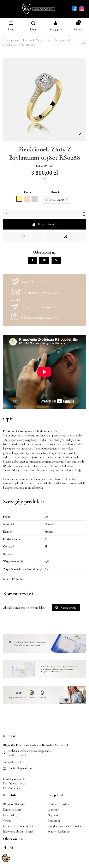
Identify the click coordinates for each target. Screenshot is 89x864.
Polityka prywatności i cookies (64, 826)
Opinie (7, 820)
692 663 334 (14, 762)
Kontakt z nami (12, 809)
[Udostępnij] (32, 260)
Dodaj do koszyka (47, 224)
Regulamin (54, 820)
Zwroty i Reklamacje (59, 831)
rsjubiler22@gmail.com (19, 768)
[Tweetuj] (44, 260)
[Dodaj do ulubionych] (23, 237)
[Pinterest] (56, 260)
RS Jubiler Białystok (14, 804)
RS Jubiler (17, 579)
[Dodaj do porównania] (65, 237)
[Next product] (85, 42)
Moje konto (54, 815)
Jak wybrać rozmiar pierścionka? (21, 826)
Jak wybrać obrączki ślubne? (18, 831)
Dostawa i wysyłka (58, 804)
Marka (7, 579)
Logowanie (53, 809)
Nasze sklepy (10, 815)
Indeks (39, 166)
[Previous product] (83, 42)
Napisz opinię (68, 607)
